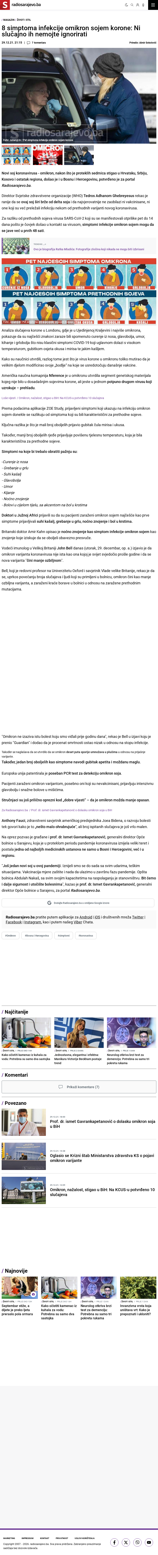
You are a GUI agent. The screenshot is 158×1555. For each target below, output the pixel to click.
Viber (78, 921)
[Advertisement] (79, 972)
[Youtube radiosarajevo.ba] (149, 1542)
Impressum (28, 1538)
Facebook (14, 921)
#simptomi (64, 935)
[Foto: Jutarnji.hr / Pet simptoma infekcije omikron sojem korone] (16, 155)
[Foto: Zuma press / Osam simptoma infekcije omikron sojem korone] (48, 155)
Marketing (9, 1538)
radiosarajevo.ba (39, 1544)
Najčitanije (16, 1011)
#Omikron (10, 935)
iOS (97, 917)
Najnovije (16, 1270)
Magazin (8, 19)
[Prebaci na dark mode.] (126, 4)
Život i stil (24, 19)
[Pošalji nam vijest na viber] (137, 1542)
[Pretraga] (132, 5)
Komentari (16, 1075)
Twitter (138, 917)
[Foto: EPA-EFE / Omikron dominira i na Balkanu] (79, 155)
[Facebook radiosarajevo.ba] (114, 1542)
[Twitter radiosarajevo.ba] (126, 1542)
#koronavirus (86, 935)
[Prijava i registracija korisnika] (137, 4)
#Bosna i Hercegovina (37, 935)
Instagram (32, 921)
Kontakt (44, 1538)
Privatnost (62, 1538)
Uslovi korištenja (85, 1538)
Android (85, 917)
